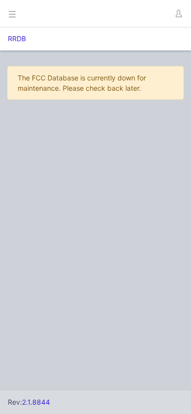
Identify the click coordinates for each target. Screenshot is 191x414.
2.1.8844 (36, 402)
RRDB (17, 38)
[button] (178, 14)
